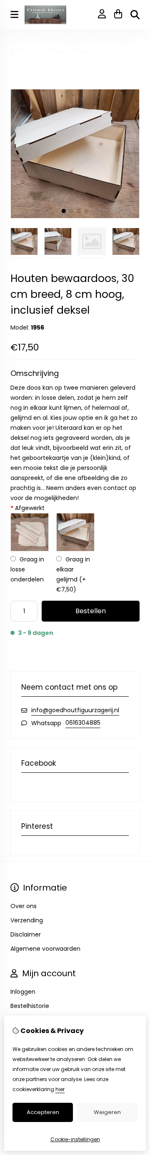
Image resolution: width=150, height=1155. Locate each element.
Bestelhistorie (29, 1006)
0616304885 (82, 722)
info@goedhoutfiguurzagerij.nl (75, 710)
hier (60, 1089)
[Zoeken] (135, 14)
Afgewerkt (27, 508)
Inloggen (22, 991)
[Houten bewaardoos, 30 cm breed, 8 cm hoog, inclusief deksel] (75, 216)
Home (19, 40)
